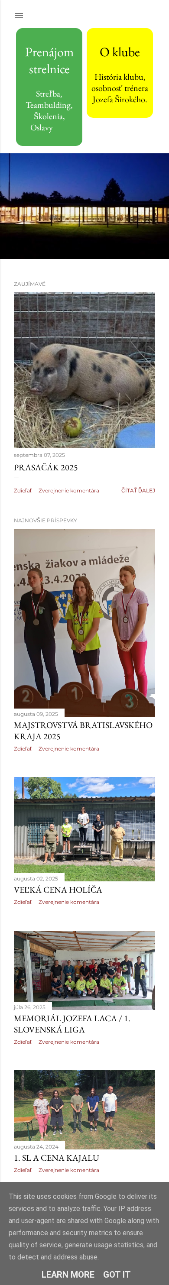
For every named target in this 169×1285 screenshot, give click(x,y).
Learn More (68, 1274)
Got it (117, 1274)
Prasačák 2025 (46, 467)
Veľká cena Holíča (58, 889)
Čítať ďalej (138, 490)
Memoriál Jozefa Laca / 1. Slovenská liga (72, 1024)
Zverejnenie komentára (69, 490)
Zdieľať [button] (23, 490)
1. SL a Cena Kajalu (56, 1157)
